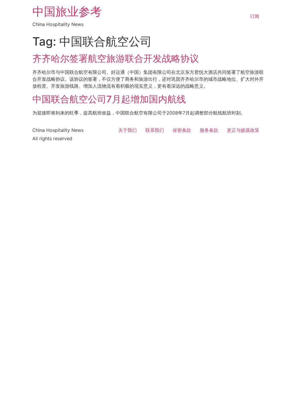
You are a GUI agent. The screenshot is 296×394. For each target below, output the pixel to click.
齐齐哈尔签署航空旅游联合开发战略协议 (115, 58)
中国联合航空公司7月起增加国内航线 (109, 99)
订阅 (254, 16)
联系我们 (154, 130)
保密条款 (182, 130)
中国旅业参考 (67, 11)
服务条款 (209, 130)
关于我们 (127, 130)
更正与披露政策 (243, 130)
